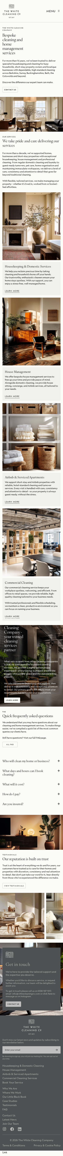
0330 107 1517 (44, 991)
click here (47, 993)
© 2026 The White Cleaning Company (31, 1140)
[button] (31, 761)
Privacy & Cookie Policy (47, 1145)
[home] (11, 11)
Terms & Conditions (13, 1145)
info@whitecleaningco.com (26, 993)
